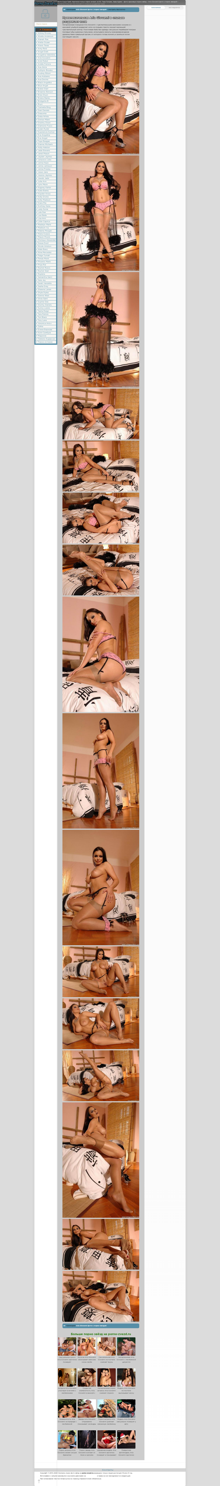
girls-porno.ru (91, 1476)
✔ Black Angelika (44, 83)
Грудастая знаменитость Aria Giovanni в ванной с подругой (86, 1392)
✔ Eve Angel (41, 138)
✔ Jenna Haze (42, 163)
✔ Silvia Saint (42, 299)
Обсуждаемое (174, 7)
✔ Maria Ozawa (43, 234)
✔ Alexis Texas (42, 46)
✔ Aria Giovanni (43, 58)
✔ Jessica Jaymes (44, 175)
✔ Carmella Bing (43, 107)
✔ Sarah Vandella (43, 283)
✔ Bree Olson (42, 95)
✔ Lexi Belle (41, 215)
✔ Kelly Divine (42, 197)
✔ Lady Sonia (42, 209)
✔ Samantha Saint (44, 277)
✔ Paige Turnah (43, 255)
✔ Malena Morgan (44, 231)
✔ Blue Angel (42, 86)
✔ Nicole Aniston (43, 246)
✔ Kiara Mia (41, 203)
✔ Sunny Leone (43, 308)
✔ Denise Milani (43, 120)
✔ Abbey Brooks (43, 33)
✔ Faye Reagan (43, 141)
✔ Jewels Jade (42, 178)
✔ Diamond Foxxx (44, 126)
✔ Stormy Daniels (44, 305)
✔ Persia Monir (42, 259)
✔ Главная (46, 30)
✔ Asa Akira (41, 67)
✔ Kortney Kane (43, 206)
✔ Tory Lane (41, 320)
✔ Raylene (40, 274)
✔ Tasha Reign (42, 311)
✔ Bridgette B (42, 101)
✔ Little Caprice (43, 222)
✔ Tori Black (41, 317)
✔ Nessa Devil (42, 243)
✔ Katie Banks (42, 191)
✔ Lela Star (41, 212)
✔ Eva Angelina (43, 135)
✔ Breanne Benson (44, 92)
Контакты (107, 1470)
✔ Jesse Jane (42, 172)
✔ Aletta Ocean (43, 42)
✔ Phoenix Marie (43, 262)
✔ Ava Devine (42, 80)
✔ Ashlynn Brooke (44, 70)
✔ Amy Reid (41, 49)
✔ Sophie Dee (42, 302)
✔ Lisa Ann (41, 218)
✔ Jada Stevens (43, 151)
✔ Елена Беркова (44, 330)
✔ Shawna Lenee (43, 289)
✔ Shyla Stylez (42, 293)
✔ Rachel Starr (42, 271)
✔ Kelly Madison (43, 200)
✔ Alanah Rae (42, 39)
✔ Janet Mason (42, 154)
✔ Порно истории (44, 342)
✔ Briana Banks (43, 98)
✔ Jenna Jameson (44, 166)
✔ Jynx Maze (42, 184)
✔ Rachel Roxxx (43, 268)
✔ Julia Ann (41, 181)
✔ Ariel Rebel (42, 61)
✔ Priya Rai (41, 265)
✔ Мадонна (41, 336)
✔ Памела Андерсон (45, 339)
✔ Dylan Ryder (42, 129)
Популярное (156, 7)
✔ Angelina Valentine (45, 55)
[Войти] (45, 13)
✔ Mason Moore (43, 237)
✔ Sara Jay (41, 280)
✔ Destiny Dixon (43, 123)
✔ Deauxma (41, 113)
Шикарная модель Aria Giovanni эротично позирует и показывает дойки (106, 1454)
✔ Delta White (42, 117)
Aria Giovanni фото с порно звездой (91, 9)
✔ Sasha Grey (42, 286)
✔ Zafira (39, 327)
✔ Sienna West (42, 296)
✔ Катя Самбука (43, 333)
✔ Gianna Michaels (44, 144)
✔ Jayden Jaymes (44, 157)
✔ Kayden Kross (43, 194)
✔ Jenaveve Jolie (43, 160)
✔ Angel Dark (42, 52)
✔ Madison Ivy (42, 228)
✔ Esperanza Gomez (45, 132)
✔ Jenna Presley (43, 169)
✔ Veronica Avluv (44, 323)
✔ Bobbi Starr (42, 89)
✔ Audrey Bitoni (43, 73)
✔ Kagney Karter (43, 188)
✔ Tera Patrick (42, 314)
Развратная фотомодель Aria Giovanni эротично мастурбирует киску (126, 1454)
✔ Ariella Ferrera (43, 64)
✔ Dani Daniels (42, 110)
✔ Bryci (39, 104)
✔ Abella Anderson (44, 36)
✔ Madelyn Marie (43, 225)
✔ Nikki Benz (42, 249)
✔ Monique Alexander (46, 240)
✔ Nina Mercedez (44, 252)
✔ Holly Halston (43, 147)
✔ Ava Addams (43, 76)
